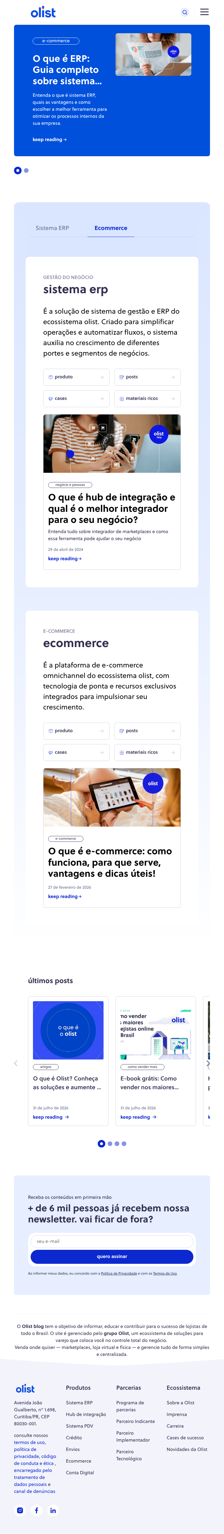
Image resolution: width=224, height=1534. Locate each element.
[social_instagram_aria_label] (20, 1515)
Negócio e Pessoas (70, 485)
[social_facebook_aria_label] (37, 1515)
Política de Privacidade (119, 1274)
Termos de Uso (165, 1274)
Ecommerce (110, 229)
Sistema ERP (52, 229)
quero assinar (112, 1256)
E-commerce (56, 41)
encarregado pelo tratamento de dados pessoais (33, 1477)
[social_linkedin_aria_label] (53, 1515)
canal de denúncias (34, 1491)
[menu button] (204, 12)
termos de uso (29, 1442)
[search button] (185, 12)
